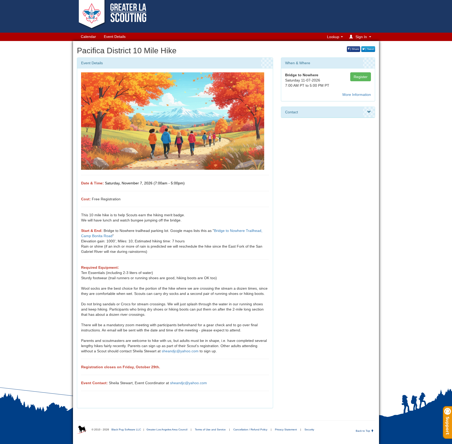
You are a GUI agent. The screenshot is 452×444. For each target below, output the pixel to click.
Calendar (88, 36)
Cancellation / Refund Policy (250, 429)
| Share (354, 49)
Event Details (115, 36)
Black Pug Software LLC (126, 429)
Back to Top (363, 430)
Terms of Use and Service (210, 429)
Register (361, 77)
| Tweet (369, 49)
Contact (291, 112)
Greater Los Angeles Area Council (166, 429)
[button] (361, 37)
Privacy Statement (286, 429)
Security (309, 429)
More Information (356, 94)
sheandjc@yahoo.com (180, 351)
